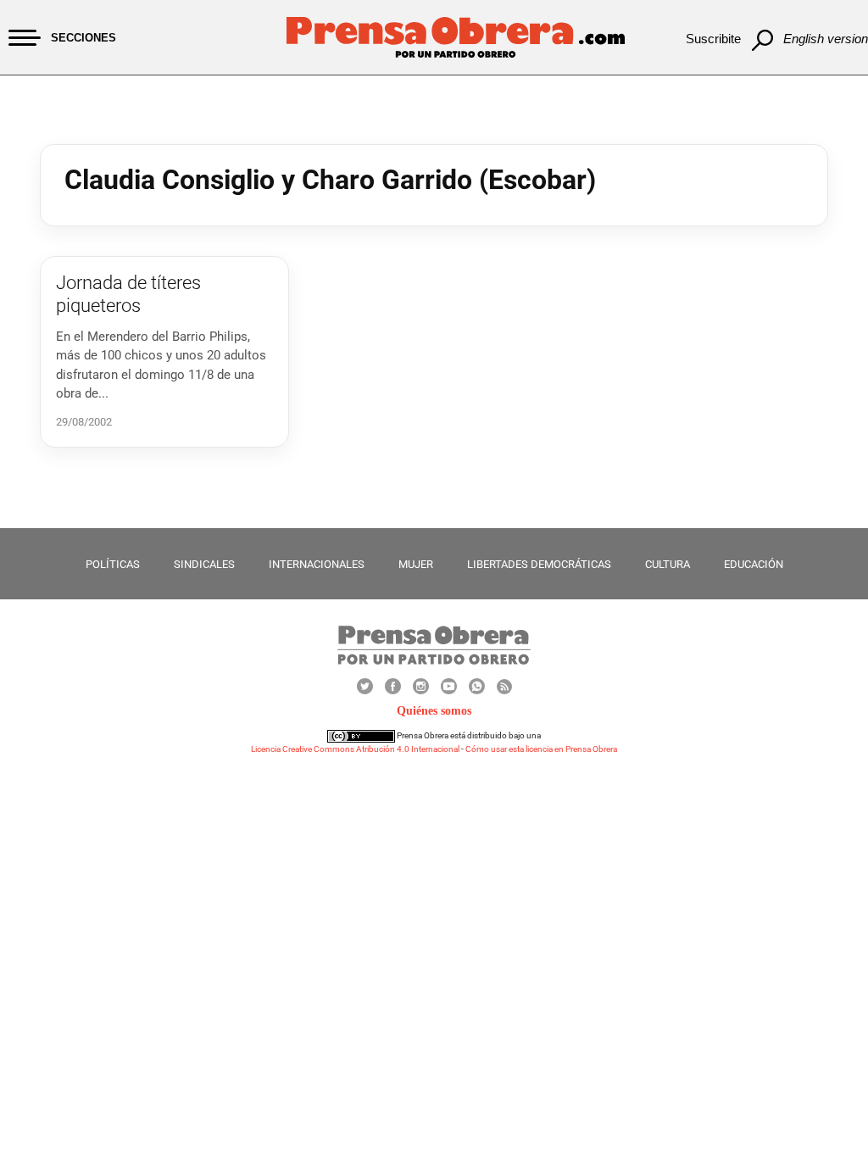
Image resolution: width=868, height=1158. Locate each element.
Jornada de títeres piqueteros (128, 293)
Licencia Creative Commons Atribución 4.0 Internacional (355, 749)
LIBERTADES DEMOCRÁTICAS (539, 564)
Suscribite (713, 38)
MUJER (415, 564)
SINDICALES (204, 564)
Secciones (83, 37)
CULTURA (667, 564)
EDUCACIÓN (753, 564)
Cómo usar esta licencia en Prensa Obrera (541, 749)
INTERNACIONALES (316, 564)
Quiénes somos (434, 710)
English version (825, 38)
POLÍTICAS (113, 564)
